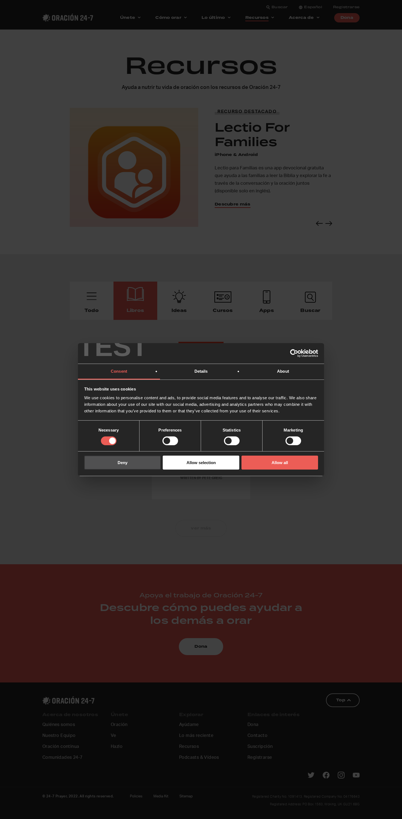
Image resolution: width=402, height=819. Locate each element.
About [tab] (283, 371)
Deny (122, 462)
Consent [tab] (119, 371)
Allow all (280, 462)
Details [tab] (201, 371)
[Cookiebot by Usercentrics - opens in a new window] (294, 353)
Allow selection (201, 462)
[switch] (170, 440)
